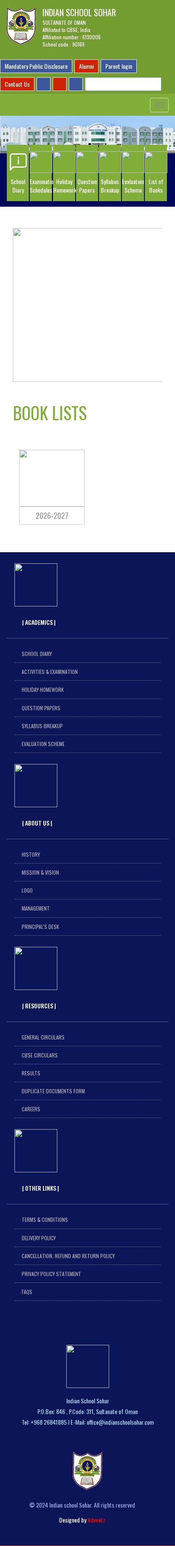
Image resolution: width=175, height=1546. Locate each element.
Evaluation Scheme (43, 743)
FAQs (27, 1291)
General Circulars (43, 1037)
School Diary (37, 653)
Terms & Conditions (45, 1219)
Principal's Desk (40, 926)
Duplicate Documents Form (53, 1091)
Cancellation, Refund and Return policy (68, 1255)
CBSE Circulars (40, 1055)
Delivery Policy (39, 1237)
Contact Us (17, 83)
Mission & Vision (40, 872)
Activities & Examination (50, 671)
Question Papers (41, 708)
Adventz (96, 1519)
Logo (27, 890)
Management (36, 908)
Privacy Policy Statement (51, 1273)
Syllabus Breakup (42, 725)
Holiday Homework (43, 689)
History (31, 854)
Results (31, 1073)
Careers (31, 1109)
